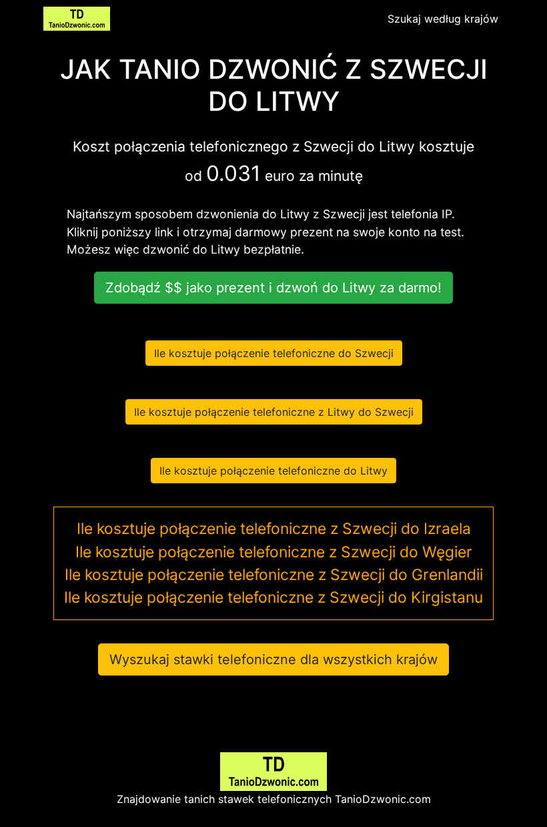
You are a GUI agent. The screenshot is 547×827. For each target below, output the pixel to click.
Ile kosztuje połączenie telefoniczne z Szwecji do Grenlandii (274, 574)
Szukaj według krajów (443, 18)
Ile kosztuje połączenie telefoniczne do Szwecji (274, 353)
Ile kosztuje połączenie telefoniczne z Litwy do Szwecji (274, 412)
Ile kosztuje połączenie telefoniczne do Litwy (273, 470)
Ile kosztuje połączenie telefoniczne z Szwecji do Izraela (274, 528)
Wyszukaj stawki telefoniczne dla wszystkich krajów (273, 659)
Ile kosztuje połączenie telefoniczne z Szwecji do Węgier (273, 552)
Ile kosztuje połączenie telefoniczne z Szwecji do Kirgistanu (273, 597)
